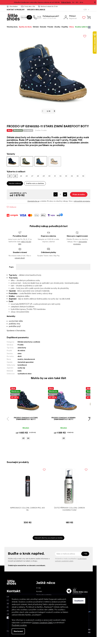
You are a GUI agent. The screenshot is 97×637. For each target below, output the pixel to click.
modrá (19, 359)
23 (22, 438)
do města (20, 350)
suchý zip (20, 368)
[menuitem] (11, 26)
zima (18, 353)
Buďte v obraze (7, 618)
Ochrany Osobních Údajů (41, 622)
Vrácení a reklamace (35, 10)
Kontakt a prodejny (15, 10)
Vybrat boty (65, 2)
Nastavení (17, 631)
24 (27, 438)
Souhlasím (78, 601)
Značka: (40, 130)
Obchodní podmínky (43, 595)
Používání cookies (18, 625)
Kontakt (38, 591)
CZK (84, 9)
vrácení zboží (19, 258)
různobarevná (28, 359)
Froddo (20, 345)
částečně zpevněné (25, 362)
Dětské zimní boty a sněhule (28, 342)
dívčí (19, 356)
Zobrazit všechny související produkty (48, 538)
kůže (19, 371)
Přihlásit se (84, 554)
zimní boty (21, 348)
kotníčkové (21, 365)
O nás (37, 588)
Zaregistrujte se (32, 201)
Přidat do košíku (78, 194)
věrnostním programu (81, 201)
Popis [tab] (10, 267)
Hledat (28, 17)
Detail (23, 412)
